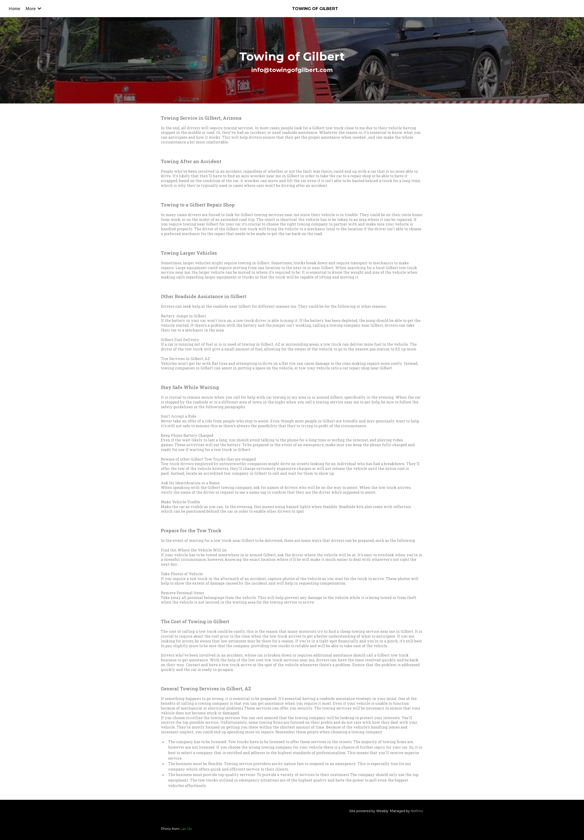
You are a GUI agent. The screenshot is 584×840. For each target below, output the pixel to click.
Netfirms (417, 811)
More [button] (31, 8)
